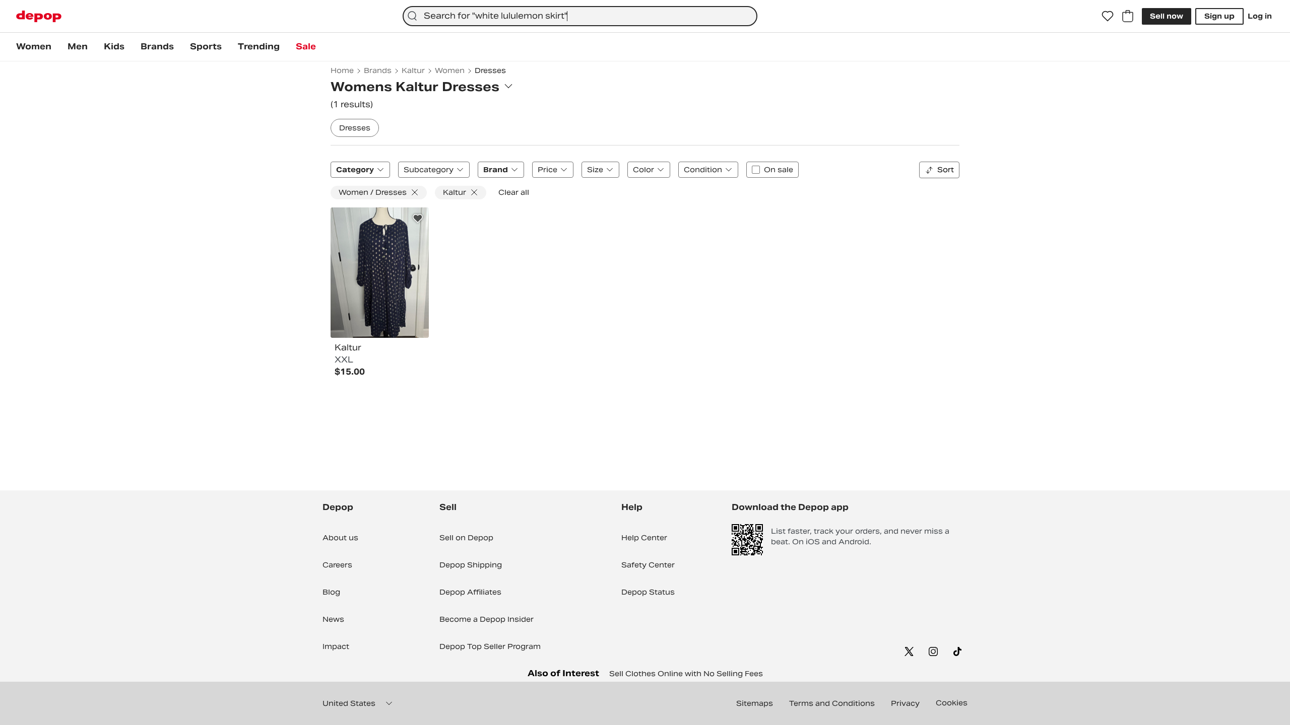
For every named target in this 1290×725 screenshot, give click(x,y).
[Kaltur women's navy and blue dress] (380, 272)
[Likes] (1108, 16)
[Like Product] (418, 218)
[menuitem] (33, 47)
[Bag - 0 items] (1128, 16)
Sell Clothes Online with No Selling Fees (686, 673)
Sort (945, 169)
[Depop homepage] (38, 16)
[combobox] (580, 16)
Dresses (354, 127)
